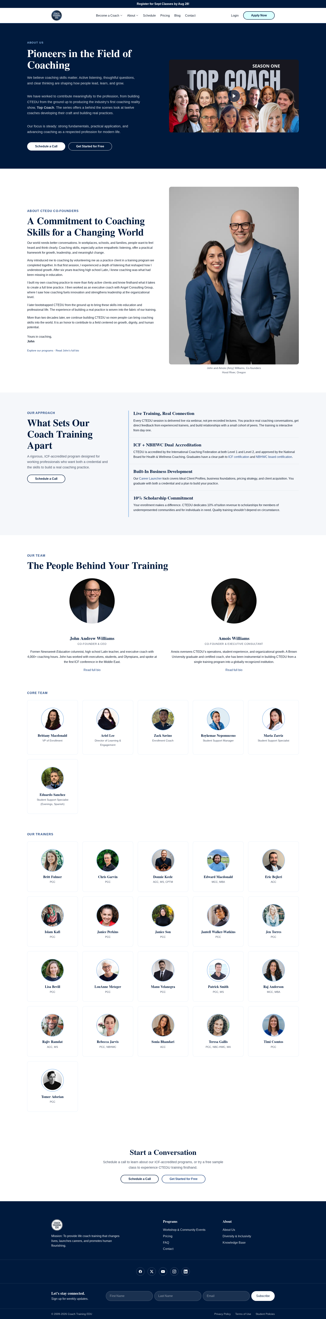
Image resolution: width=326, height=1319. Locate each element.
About (131, 15)
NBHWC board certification (274, 456)
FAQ (166, 1242)
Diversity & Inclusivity (237, 1236)
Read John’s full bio (67, 350)
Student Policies (265, 1313)
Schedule (149, 15)
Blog (177, 15)
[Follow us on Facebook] (140, 1271)
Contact (190, 15)
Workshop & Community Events (184, 1229)
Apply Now (259, 15)
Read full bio (92, 670)
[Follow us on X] (152, 1271)
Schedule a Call (46, 146)
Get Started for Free (90, 146)
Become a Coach (107, 15)
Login (235, 15)
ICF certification (238, 456)
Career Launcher (150, 478)
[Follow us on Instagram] (174, 1271)
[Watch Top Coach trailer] (234, 96)
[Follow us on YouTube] (163, 1271)
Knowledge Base (234, 1242)
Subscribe (263, 1296)
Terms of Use (243, 1313)
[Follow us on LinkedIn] (185, 1271)
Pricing (165, 15)
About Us (229, 1229)
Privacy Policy (222, 1313)
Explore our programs (40, 350)
